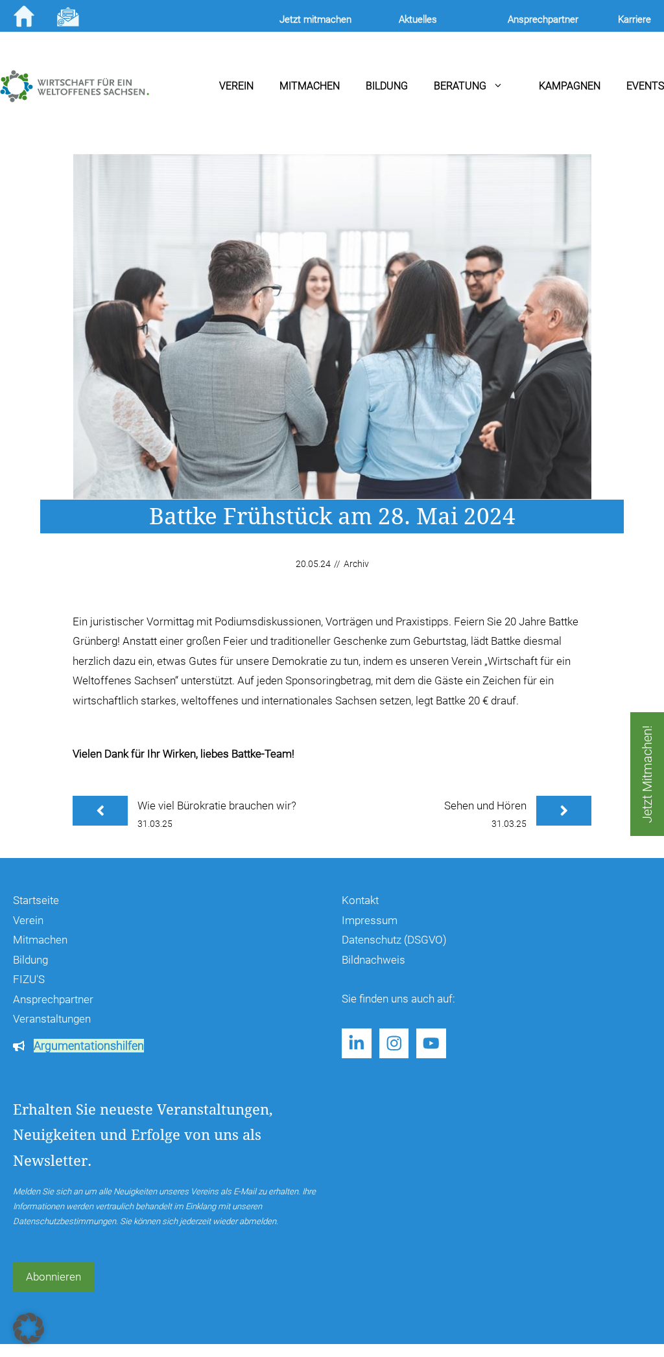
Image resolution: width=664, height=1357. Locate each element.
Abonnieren (53, 1276)
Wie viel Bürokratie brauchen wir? (216, 805)
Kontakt (360, 900)
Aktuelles (418, 19)
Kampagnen (569, 86)
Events (645, 86)
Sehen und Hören (485, 805)
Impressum (369, 920)
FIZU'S (29, 979)
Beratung (460, 86)
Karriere (634, 19)
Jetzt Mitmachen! (647, 774)
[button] (28, 1328)
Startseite (36, 900)
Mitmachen (309, 86)
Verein (236, 86)
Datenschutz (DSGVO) (394, 939)
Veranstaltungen (52, 1018)
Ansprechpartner (53, 999)
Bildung (387, 86)
